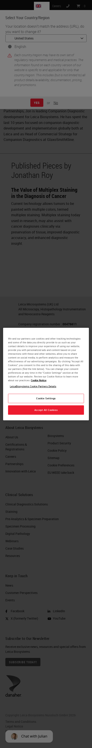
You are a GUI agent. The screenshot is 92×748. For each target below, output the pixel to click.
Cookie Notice (38, 380)
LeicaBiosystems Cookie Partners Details (33, 386)
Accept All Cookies (46, 410)
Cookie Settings (46, 398)
